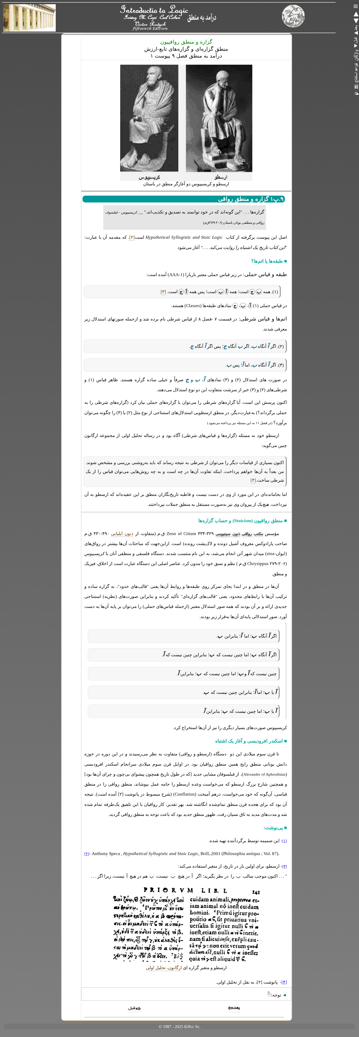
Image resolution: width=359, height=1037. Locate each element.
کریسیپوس (94, 553)
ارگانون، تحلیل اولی (164, 967)
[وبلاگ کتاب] (356, 93)
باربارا (190, 274)
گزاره (140, 379)
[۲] (121, 794)
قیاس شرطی (179, 319)
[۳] (163, 291)
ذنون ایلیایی (122, 533)
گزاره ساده (98, 586)
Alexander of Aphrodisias (264, 774)
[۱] (284, 841)
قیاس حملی (219, 274)
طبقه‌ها (209, 305)
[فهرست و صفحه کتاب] (356, 87)
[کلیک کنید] (356, 55)
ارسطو (272, 435)
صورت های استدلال (262, 379)
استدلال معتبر (203, 606)
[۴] (253, 480)
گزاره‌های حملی (161, 402)
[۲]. (131, 237)
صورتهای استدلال (107, 319)
